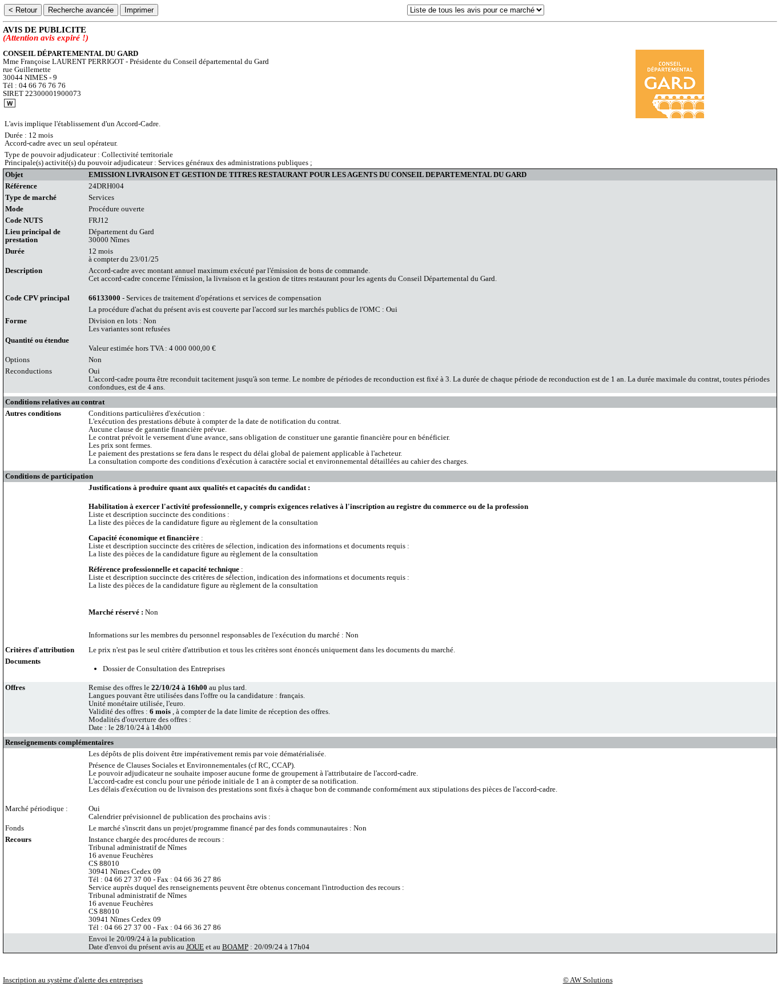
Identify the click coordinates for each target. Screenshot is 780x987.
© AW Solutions (588, 980)
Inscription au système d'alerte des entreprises (73, 980)
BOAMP (235, 946)
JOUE (195, 946)
